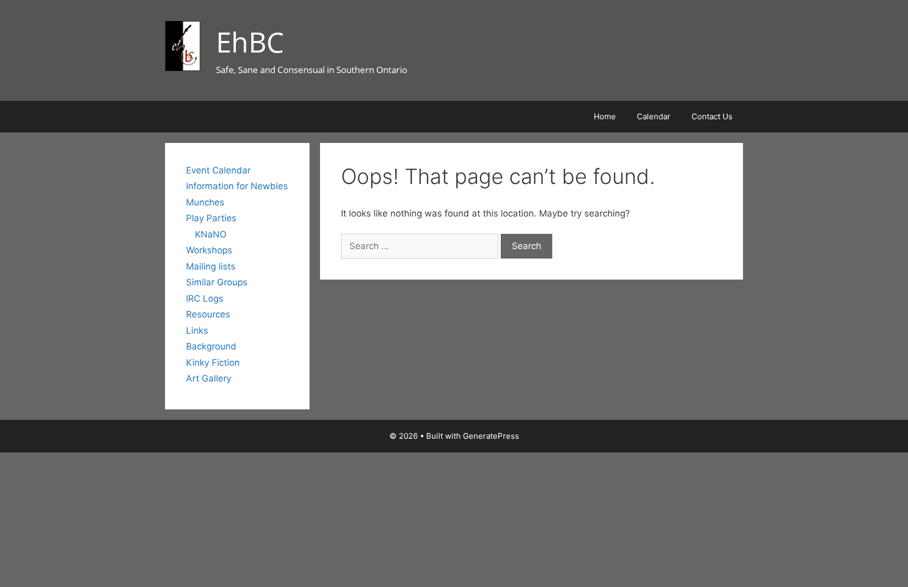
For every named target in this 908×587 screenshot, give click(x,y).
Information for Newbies (237, 186)
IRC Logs (204, 298)
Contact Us (712, 116)
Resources (208, 314)
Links (197, 330)
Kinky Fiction (213, 362)
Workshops (209, 250)
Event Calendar (218, 170)
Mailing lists (210, 266)
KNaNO (210, 234)
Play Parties (211, 218)
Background (211, 346)
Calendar (653, 116)
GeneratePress (491, 436)
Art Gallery (208, 378)
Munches (205, 202)
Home (605, 116)
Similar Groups (216, 282)
